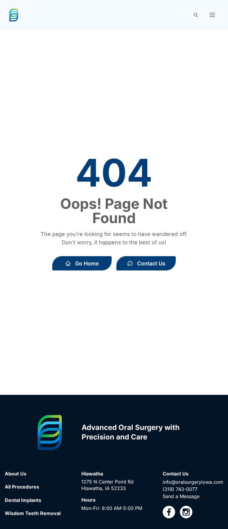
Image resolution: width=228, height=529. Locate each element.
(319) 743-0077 (180, 489)
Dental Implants (23, 500)
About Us (15, 474)
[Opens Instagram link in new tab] (186, 512)
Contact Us (151, 263)
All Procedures (22, 487)
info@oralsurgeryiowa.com (193, 482)
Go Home (87, 263)
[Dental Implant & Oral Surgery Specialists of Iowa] (13, 15)
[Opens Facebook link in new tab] (169, 512)
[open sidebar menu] (212, 15)
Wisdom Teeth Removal (33, 513)
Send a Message (181, 496)
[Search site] (196, 15)
